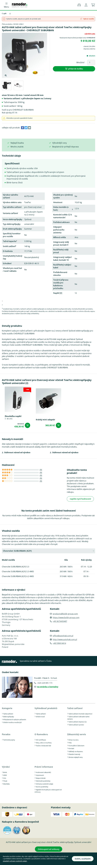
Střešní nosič (40, 717)
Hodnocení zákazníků (43, 772)
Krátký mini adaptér (45, 419)
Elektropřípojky (8, 717)
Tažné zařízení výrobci (76, 725)
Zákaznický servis (76, 734)
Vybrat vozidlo (88, 19)
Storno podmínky (42, 787)
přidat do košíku (75, 68)
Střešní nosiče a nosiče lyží (12, 722)
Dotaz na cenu (73, 740)
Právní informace (44, 766)
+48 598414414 (59, 643)
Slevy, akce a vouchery (44, 743)
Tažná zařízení (8, 714)
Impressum (40, 775)
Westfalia (6, 784)
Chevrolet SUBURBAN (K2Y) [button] (17, 550)
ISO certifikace (41, 740)
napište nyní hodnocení (80, 499)
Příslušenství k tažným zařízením (14, 719)
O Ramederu (41, 734)
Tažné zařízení (41, 714)
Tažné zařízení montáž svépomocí (80, 714)
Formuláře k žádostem (76, 746)
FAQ (69, 743)
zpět (4, 13)
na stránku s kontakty (47, 686)
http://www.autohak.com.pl (65, 639)
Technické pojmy (9, 740)
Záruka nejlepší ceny (75, 757)
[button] (86, 5)
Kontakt (71, 748)
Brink (5, 772)
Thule (5, 781)
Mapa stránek (41, 778)
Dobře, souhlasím (83, 858)
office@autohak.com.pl (63, 635)
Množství (80, 62)
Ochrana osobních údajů (44, 784)
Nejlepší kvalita (17, 143)
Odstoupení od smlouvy (48, 849)
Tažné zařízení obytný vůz (77, 722)
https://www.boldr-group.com (66, 617)
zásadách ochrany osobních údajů (15, 861)
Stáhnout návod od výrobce (17, 452)
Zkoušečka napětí (13, 416)
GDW (5, 775)
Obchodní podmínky (43, 781)
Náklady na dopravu (75, 751)
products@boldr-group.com (65, 613)
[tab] (6, 86)
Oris (4, 778)
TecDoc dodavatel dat (43, 746)
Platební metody (74, 754)
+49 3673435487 (60, 621)
